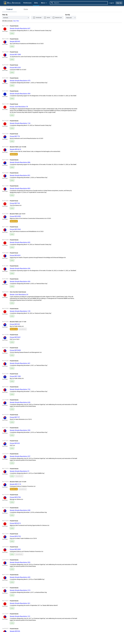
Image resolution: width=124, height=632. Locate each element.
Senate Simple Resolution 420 (20, 577)
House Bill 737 (15, 417)
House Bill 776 (15, 136)
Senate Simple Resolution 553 (20, 562)
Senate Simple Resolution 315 (20, 590)
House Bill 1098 (15, 54)
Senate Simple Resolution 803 (20, 188)
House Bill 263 (15, 324)
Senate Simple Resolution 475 (20, 80)
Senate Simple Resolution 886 (20, 162)
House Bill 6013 (15, 523)
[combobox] (80, 3)
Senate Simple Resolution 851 (20, 175)
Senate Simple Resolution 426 (20, 281)
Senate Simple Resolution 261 (20, 603)
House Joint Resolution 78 (19, 107)
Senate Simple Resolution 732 (20, 389)
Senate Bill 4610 (15, 149)
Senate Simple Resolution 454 (20, 93)
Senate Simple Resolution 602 (20, 242)
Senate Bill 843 (15, 41)
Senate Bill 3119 (15, 484)
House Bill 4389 (15, 216)
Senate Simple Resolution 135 (20, 311)
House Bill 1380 (15, 376)
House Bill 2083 (15, 549)
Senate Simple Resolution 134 (20, 123)
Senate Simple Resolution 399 (20, 430)
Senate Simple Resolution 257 (20, 456)
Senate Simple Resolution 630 (20, 402)
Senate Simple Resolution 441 (20, 363)
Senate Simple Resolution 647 (20, 28)
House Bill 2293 (15, 67)
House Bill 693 (15, 443)
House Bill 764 (15, 203)
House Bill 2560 (15, 229)
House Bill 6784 (15, 497)
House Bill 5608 (15, 350)
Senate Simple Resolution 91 (19, 471)
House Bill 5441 (15, 337)
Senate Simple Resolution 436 (20, 268)
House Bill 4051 (15, 255)
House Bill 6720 (15, 536)
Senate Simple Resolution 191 (20, 616)
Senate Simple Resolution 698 (20, 510)
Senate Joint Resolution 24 (19, 294)
